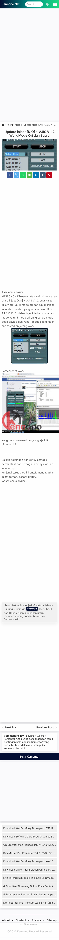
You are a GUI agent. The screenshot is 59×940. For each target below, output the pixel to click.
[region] (29, 94)
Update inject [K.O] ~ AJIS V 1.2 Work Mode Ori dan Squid (29, 133)
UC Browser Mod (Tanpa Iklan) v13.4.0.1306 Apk (31, 844)
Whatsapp (32, 608)
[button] (54, 4)
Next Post (11, 727)
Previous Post (45, 727)
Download (10, 453)
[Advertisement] (29, 40)
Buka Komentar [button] (30, 756)
